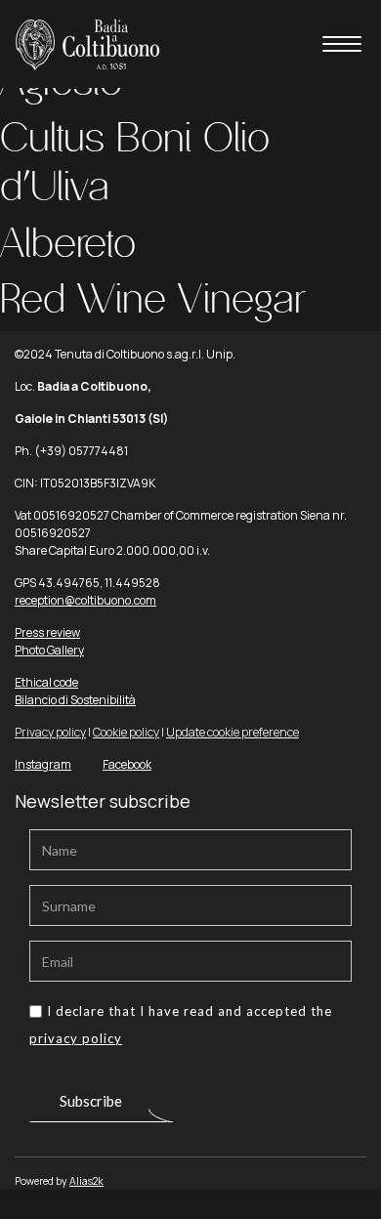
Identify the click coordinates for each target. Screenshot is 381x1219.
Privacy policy (50, 732)
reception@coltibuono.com (85, 600)
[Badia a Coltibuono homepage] (88, 42)
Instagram (43, 764)
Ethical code (46, 682)
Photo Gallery (49, 650)
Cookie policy (126, 732)
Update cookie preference (232, 732)
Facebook (127, 764)
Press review (47, 632)
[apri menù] (342, 47)
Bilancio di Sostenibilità (75, 700)
